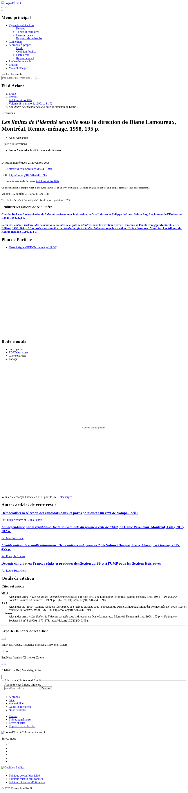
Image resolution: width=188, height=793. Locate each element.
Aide (12, 700)
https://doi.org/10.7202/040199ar (28, 175)
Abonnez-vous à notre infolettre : (23, 684)
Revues (20, 28)
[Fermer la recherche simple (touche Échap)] (6, 7)
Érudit (19, 48)
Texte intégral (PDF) (21, 247)
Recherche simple (11, 74)
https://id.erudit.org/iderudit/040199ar (30, 168)
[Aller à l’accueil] (11, 3)
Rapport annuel (25, 58)
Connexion (15, 41)
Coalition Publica (26, 51)
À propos (25, 44)
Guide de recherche (20, 706)
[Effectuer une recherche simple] (2, 7)
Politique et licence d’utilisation (27, 782)
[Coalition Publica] (12, 767)
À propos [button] (14, 44)
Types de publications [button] (21, 25)
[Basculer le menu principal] (2, 10)
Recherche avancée (20, 61)
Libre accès (22, 54)
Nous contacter (17, 710)
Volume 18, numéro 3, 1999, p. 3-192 (31, 103)
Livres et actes (24, 35)
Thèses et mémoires (27, 31)
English (13, 64)
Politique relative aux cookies (26, 778)
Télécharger (65, 497)
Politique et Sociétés (20, 100)
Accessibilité (16, 703)
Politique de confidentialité (24, 775)
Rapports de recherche (29, 38)
